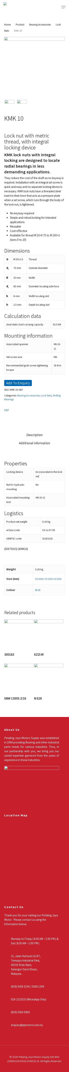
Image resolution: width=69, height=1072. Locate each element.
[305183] (18, 634)
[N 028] (48, 678)
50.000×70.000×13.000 (48, 579)
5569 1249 (38, 986)
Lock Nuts (46, 395)
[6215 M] (48, 634)
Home (7, 24)
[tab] (34, 435)
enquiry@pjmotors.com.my (27, 1025)
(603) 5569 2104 (20, 986)
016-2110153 (18, 999)
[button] (63, 7)
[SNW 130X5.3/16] (18, 678)
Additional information (34, 443)
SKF (6, 410)
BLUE (38, 590)
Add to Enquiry (18, 383)
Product (20, 24)
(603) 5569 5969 (20, 1012)
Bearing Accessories (40, 24)
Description (34, 435)
